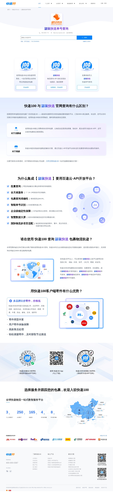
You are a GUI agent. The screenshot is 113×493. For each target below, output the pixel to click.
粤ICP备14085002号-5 (38, 487)
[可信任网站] (9, 490)
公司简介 (35, 458)
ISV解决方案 (71, 464)
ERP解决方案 (71, 462)
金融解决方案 (71, 460)
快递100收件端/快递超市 (54, 467)
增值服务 (97, 487)
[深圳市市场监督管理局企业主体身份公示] (6, 490)
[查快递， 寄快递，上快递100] (10, 3)
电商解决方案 (71, 458)
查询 (85, 37)
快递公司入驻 (103, 435)
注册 (102, 3)
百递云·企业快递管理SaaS (54, 464)
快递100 (50, 458)
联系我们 (35, 469)
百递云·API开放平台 (53, 460)
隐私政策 (91, 487)
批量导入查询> (87, 41)
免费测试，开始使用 (56, 87)
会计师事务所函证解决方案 (75, 475)
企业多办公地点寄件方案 (74, 469)
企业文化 (35, 460)
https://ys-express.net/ (59, 32)
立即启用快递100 (52, 161)
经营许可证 (104, 487)
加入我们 (35, 467)
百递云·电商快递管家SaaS (54, 462)
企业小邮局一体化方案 (74, 471)
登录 (105, 3)
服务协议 (78, 487)
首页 (39, 3)
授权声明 (84, 487)
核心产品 (35, 464)
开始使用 (26, 87)
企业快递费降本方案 (73, 473)
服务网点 (70, 32)
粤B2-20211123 (48, 487)
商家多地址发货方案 (73, 467)
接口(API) (81, 3)
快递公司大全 (15, 9)
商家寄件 (93, 3)
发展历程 (35, 462)
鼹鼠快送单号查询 (26, 9)
